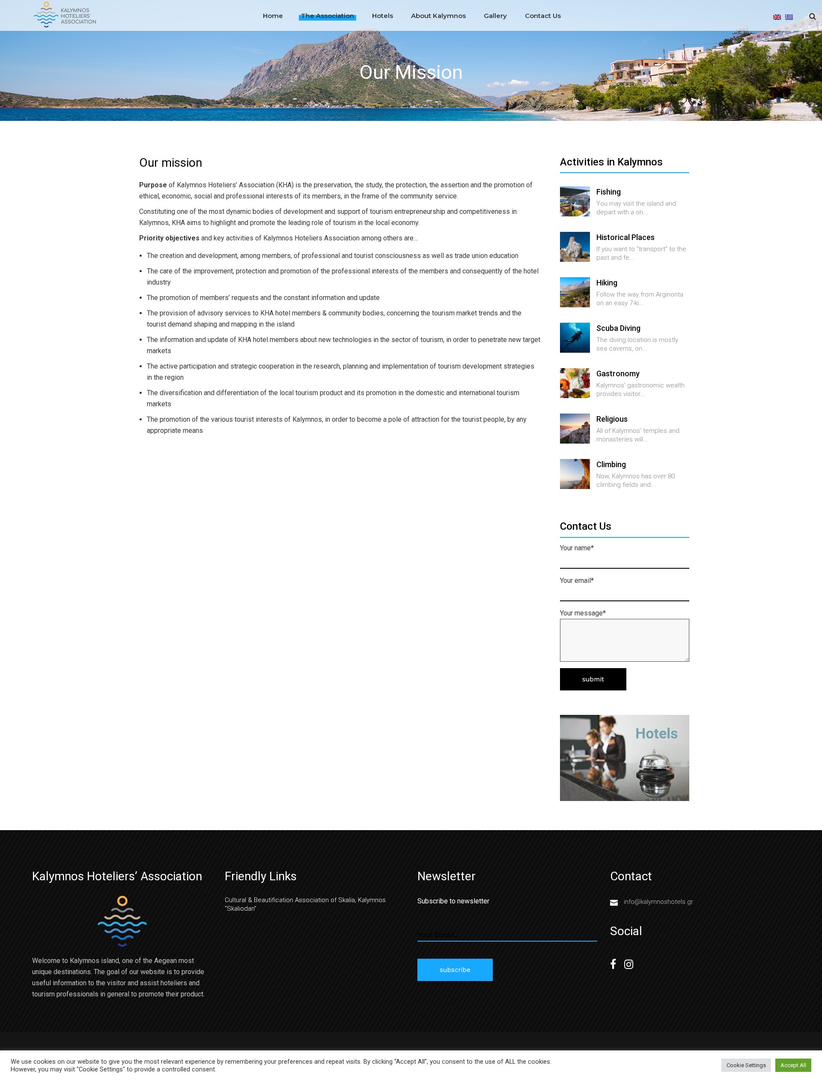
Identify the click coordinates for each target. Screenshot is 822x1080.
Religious (612, 418)
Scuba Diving (618, 328)
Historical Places (625, 237)
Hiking (606, 282)
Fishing (608, 191)
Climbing (611, 464)
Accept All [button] (793, 1065)
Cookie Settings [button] (746, 1065)
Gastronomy (618, 373)
